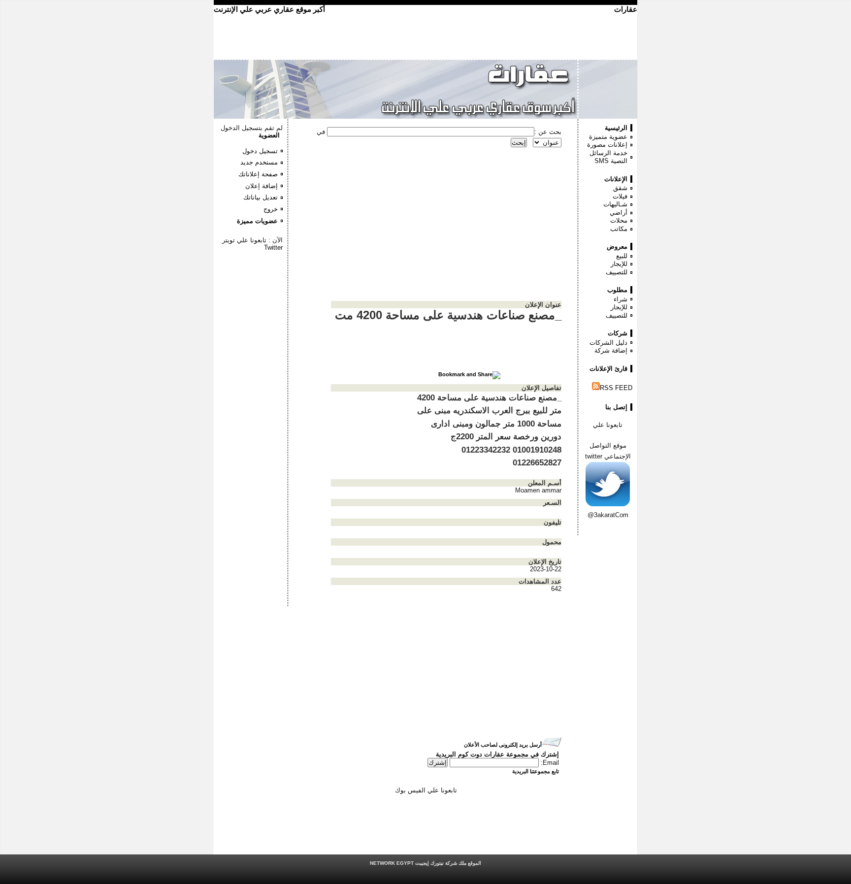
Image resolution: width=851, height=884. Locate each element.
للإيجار (619, 263)
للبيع (621, 256)
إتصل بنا (616, 407)
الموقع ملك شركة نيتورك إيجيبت (425, 863)
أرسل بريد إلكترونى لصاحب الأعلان (503, 745)
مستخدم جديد (259, 162)
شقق (620, 188)
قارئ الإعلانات (608, 368)
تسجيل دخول (260, 151)
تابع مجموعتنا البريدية (535, 771)
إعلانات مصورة (607, 144)
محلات (618, 220)
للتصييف (616, 272)
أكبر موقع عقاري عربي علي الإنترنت (269, 9)
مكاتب (618, 228)
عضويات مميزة (257, 221)
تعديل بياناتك (260, 197)
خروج (270, 209)
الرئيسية (616, 127)
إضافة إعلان (261, 186)
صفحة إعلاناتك (258, 174)
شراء (620, 299)
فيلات (620, 196)
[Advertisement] (253, 281)
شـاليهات (615, 204)
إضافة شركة (610, 350)
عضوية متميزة (608, 136)
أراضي (618, 212)
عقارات (625, 9)
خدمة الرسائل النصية (608, 157)
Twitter (273, 247)
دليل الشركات (608, 342)
